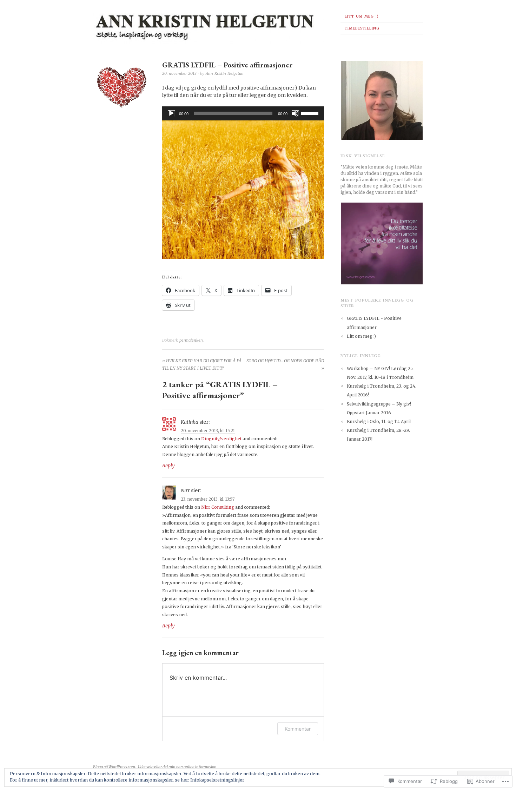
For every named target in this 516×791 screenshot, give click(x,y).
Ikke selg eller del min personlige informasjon (177, 766)
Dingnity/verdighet (221, 438)
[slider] (310, 112)
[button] (122, 88)
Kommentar (298, 729)
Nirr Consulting (217, 507)
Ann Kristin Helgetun (225, 73)
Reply (168, 465)
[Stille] (295, 113)
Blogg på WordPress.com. (114, 766)
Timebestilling (362, 28)
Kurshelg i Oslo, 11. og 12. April (379, 421)
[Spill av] (171, 113)
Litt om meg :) (362, 16)
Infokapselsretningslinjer (217, 780)
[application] (243, 113)
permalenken (191, 340)
